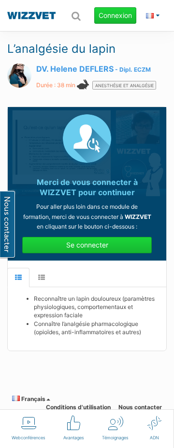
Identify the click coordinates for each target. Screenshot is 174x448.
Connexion (115, 15)
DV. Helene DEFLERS (75, 69)
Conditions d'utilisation (78, 407)
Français (32, 398)
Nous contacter (140, 407)
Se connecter (87, 245)
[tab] (18, 278)
